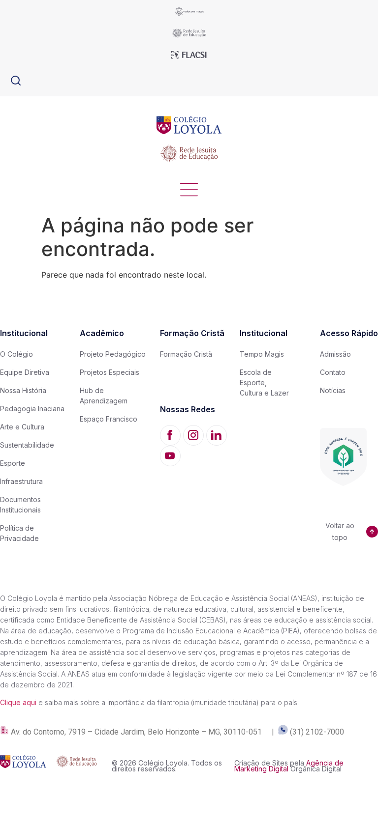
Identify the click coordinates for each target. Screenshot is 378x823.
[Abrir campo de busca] (16, 80)
